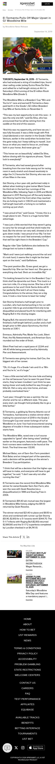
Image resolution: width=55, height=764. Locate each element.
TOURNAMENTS (27, 733)
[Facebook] (20, 537)
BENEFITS (27, 722)
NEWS (27, 640)
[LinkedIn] (28, 537)
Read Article (29, 570)
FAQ (27, 693)
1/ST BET (27, 739)
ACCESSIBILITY (27, 659)
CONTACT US (28, 682)
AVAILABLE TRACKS (28, 717)
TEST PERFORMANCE (27, 699)
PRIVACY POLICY (27, 653)
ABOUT (27, 624)
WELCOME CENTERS (27, 675)
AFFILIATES (27, 704)
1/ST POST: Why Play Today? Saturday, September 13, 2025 (36, 555)
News (4, 10)
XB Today (10, 10)
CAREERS (27, 688)
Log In (47, 4)
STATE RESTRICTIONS (27, 669)
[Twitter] (23, 537)
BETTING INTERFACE (27, 728)
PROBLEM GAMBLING (27, 664)
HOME (27, 619)
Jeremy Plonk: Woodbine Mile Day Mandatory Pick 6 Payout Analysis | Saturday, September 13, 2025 (37, 581)
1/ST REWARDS (27, 635)
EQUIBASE (27, 709)
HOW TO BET (27, 629)
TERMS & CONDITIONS (27, 648)
